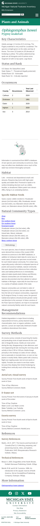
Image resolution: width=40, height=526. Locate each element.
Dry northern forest (8, 221)
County (5, 91)
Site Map (20, 508)
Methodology (10, 245)
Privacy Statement (19, 510)
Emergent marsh (8, 226)
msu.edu (18, 518)
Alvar (3, 216)
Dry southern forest (8, 223)
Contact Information (20, 505)
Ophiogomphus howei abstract (13, 485)
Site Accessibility (20, 513)
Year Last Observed (29, 90)
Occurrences (17, 91)
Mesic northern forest (9, 240)
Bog (3, 218)
